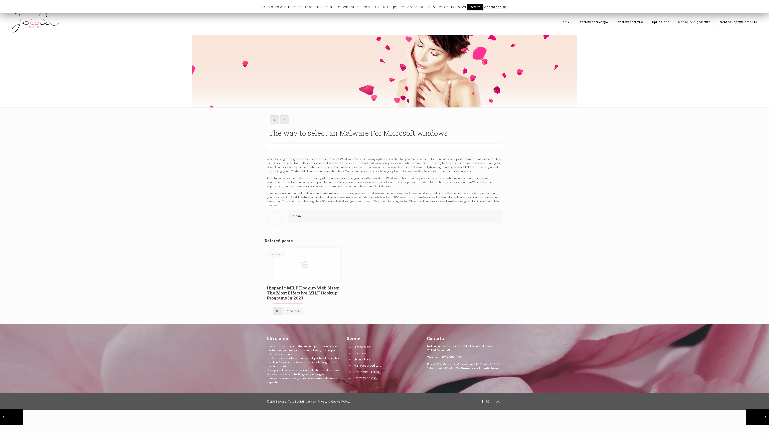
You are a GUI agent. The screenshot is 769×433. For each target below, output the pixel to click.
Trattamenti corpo (366, 372)
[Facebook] (482, 401)
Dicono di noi (362, 347)
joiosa (296, 216)
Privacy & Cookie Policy (333, 401)
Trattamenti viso (365, 378)
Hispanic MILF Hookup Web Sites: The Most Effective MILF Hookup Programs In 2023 (303, 293)
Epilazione (360, 353)
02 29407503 (451, 357)
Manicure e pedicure (367, 365)
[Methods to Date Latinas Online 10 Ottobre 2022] (757, 417)
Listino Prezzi (363, 359)
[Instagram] (488, 401)
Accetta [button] (475, 7)
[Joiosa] (35, 22)
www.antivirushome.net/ (362, 197)
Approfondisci (495, 7)
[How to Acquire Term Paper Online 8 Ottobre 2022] (11, 417)
